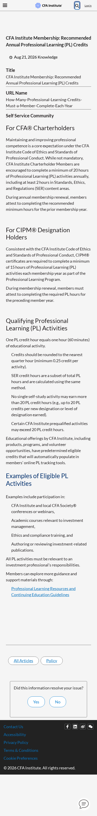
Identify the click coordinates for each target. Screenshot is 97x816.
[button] (84, 804)
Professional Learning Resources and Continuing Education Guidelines (43, 591)
